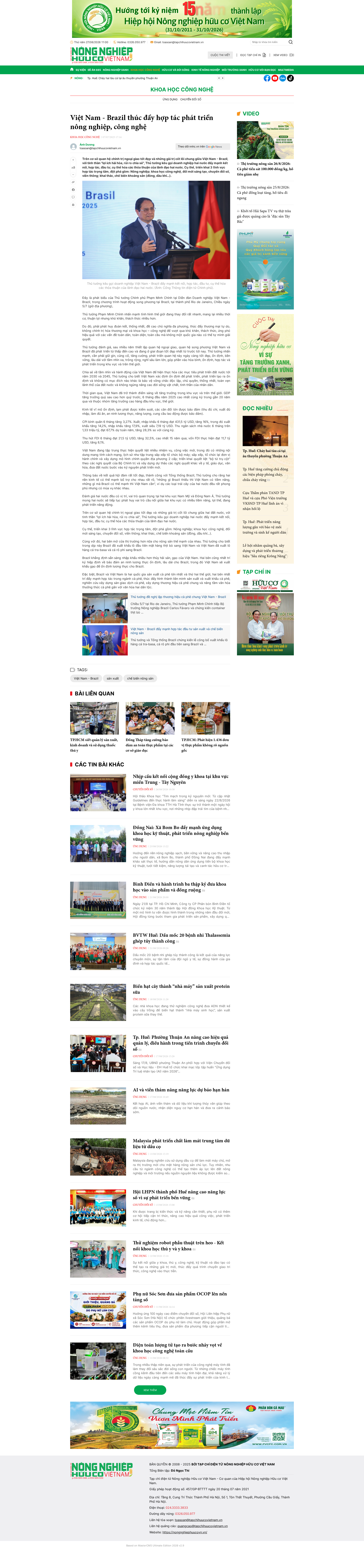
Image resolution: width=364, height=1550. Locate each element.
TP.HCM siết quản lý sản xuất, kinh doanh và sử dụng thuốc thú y (127, 78)
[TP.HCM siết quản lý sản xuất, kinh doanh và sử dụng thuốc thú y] (94, 718)
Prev (219, 78)
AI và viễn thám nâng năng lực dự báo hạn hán (181, 1090)
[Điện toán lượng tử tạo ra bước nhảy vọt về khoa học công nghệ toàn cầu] (98, 1361)
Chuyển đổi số (190, 99)
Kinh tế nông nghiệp (205, 69)
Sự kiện (81, 69)
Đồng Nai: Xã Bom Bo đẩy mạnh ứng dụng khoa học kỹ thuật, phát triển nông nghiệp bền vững (181, 833)
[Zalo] (282, 78)
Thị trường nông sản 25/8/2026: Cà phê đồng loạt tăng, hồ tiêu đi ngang (263, 193)
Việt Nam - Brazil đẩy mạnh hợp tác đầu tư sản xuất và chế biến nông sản (177, 631)
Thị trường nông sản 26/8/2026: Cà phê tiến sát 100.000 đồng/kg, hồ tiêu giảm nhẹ (265, 169)
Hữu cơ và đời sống (175, 69)
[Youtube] (274, 78)
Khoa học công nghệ (145, 69)
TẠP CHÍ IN (257, 572)
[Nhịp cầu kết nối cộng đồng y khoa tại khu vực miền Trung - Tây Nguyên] (98, 792)
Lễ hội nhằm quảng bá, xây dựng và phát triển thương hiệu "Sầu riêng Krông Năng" (264, 551)
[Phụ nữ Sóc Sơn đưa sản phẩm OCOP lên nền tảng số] (98, 1310)
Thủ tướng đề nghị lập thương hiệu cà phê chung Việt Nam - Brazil (178, 597)
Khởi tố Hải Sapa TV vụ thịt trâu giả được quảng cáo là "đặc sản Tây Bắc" (264, 216)
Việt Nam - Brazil (86, 678)
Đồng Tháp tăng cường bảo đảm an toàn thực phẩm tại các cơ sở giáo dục (149, 745)
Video (251, 113)
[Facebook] (267, 78)
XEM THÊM (150, 1390)
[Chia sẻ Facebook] (73, 190)
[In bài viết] (73, 205)
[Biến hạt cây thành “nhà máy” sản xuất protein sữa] (98, 1002)
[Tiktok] (290, 78)
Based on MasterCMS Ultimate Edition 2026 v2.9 (155, 1545)
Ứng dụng (170, 99)
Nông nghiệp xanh (116, 69)
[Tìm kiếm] (291, 42)
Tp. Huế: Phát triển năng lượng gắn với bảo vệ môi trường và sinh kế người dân (264, 527)
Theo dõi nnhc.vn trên (191, 146)
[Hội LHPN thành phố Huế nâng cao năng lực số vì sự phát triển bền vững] (98, 1208)
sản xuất (113, 678)
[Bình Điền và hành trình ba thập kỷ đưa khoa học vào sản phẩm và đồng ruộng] (98, 900)
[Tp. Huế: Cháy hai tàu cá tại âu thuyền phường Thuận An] (265, 431)
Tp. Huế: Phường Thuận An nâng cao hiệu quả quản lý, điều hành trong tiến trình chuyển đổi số (180, 1043)
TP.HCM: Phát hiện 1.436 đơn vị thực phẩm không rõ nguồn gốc (205, 745)
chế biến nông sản (140, 678)
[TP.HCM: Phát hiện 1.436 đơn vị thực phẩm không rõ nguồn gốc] (205, 718)
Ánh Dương (87, 144)
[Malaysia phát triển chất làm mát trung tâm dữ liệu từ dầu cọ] (98, 1157)
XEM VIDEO (280, 55)
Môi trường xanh (234, 69)
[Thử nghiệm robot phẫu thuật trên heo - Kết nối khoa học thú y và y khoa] (98, 1259)
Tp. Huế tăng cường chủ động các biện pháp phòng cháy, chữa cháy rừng (265, 475)
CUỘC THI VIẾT (220, 55)
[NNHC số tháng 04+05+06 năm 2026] (265, 654)
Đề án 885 (94, 69)
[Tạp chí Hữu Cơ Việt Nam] (101, 62)
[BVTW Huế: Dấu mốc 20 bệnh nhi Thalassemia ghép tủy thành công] (98, 951)
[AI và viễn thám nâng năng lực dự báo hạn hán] (98, 1106)
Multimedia (286, 69)
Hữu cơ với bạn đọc (262, 69)
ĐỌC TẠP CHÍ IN (250, 55)
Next (222, 78)
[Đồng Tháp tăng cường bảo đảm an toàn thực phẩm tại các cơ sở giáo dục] (150, 718)
